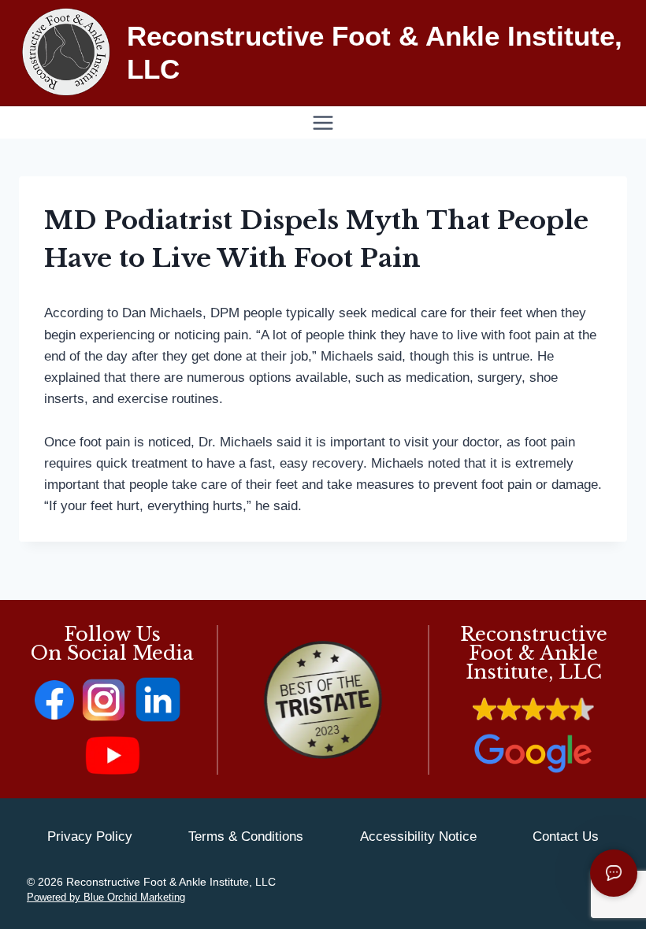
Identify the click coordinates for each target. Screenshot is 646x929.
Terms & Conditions (245, 836)
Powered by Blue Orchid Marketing (106, 897)
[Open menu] (323, 122)
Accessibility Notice (418, 836)
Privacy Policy (89, 836)
